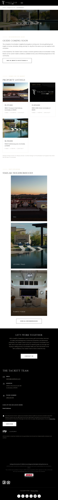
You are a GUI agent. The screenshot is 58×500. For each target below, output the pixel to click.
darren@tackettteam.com (13, 379)
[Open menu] (21, 2)
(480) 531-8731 (10, 397)
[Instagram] (22, 496)
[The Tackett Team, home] (9, 3)
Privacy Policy (52, 419)
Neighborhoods (11, 7)
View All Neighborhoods (29, 321)
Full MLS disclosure (28, 477)
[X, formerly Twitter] (31, 496)
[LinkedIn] (27, 496)
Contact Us (29, 356)
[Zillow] (39, 496)
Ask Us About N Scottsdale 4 (17, 60)
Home (4, 7)
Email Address (7, 408)
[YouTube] (35, 496)
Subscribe (9, 424)
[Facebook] (18, 496)
